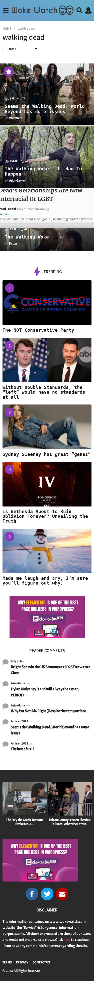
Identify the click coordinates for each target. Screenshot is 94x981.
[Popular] (9, 71)
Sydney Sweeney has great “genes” (47, 454)
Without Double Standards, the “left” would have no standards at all (44, 392)
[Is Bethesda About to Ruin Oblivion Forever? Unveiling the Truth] (47, 484)
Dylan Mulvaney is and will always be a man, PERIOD (45, 692)
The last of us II (22, 749)
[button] (6, 10)
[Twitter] (47, 894)
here (66, 939)
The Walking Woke (27, 237)
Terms (7, 962)
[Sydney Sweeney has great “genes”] (47, 426)
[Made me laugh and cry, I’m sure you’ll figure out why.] (47, 551)
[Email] (62, 894)
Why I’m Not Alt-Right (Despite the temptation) (48, 711)
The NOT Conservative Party (38, 330)
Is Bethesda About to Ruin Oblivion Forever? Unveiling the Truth (45, 516)
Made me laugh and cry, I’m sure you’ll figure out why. (45, 581)
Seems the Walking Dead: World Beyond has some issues (45, 109)
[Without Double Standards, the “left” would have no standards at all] (47, 360)
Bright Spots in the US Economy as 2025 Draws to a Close (50, 669)
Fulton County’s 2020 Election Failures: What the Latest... (69, 822)
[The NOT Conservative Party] (47, 302)
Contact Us (41, 962)
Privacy (22, 962)
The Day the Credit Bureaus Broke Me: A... (24, 822)
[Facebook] (32, 894)
